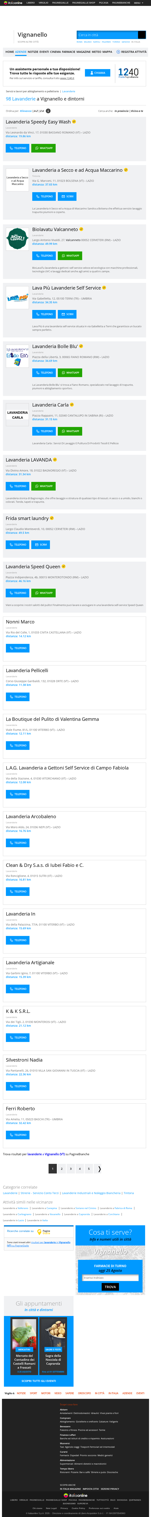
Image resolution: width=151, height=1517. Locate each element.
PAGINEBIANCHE (121, 3)
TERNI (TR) (72, 298)
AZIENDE (21, 52)
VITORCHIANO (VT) (54, 778)
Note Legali (51, 1508)
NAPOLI (96, 41)
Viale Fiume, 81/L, (17, 730)
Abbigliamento (67, 1421)
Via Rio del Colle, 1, (18, 632)
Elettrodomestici (82, 1413)
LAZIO (86, 132)
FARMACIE (68, 52)
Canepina (52, 1208)
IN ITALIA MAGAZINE (70, 1488)
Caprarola (84, 1214)
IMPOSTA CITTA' (91, 1488)
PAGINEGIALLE (60, 3)
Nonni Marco (20, 621)
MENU (137, 3)
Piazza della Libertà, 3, (47, 357)
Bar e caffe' (84, 1472)
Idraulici (95, 1413)
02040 (63, 415)
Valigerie (113, 1421)
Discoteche (112, 1472)
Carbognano (24, 1214)
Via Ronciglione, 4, (18, 876)
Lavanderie (11, 127)
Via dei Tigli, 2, (15, 1022)
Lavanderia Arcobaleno (31, 816)
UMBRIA (86, 298)
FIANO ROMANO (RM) (85, 357)
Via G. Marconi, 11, (44, 181)
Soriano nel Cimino (86, 1208)
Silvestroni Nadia (24, 1059)
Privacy (64, 1508)
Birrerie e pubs (98, 1472)
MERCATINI (24, 1349)
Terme (102, 1429)
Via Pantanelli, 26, (18, 1070)
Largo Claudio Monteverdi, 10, (26, 529)
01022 (38, 470)
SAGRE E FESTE (53, 1349)
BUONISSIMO (69, 1504)
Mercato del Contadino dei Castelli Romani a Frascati (24, 1361)
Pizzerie (74, 1472)
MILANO (88, 41)
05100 (60, 298)
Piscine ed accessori (88, 1429)
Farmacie (64, 1455)
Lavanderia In (20, 913)
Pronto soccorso (88, 1455)
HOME (10, 52)
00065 (66, 357)
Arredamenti (66, 1413)
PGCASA (103, 3)
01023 (61, 181)
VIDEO (57, 1393)
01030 (44, 132)
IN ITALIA (135, 41)
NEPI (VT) (45, 827)
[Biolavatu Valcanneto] (17, 239)
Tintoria (36, 176)
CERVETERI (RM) (100, 240)
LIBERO (31, 3)
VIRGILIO (43, 3)
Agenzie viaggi (72, 1446)
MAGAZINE (83, 52)
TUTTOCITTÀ (103, 1500)
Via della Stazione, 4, (19, 778)
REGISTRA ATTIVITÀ (133, 52)
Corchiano (114, 1214)
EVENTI (44, 52)
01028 (51, 681)
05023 (29, 1119)
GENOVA (126, 41)
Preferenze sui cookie (99, 1508)
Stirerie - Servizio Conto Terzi (40, 1193)
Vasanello (55, 1214)
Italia (45, 1220)
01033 (35, 632)
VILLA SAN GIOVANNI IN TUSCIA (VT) (62, 1070)
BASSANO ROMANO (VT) (65, 132)
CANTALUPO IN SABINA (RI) (86, 415)
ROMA (79, 41)
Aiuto (116, 1508)
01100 (33, 730)
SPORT (33, 1393)
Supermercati (66, 1463)
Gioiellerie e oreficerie (87, 1421)
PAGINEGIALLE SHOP (83, 3)
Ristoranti (65, 1472)
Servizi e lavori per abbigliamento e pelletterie (32, 91)
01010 (34, 1070)
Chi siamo (37, 1508)
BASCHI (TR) (42, 1119)
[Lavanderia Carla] (17, 414)
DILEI (112, 1500)
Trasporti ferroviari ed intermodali (97, 1446)
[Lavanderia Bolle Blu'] (17, 356)
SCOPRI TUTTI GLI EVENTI (39, 1381)
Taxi (62, 1446)
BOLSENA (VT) (75, 181)
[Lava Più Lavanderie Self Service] (17, 297)
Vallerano (23, 1208)
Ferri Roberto (20, 1108)
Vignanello (32, 34)
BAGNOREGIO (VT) (55, 470)
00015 (43, 577)
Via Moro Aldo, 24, (18, 827)
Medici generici (105, 1455)
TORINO (116, 41)
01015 (34, 876)
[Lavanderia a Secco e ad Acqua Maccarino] (17, 179)
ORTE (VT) (62, 681)
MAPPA (107, 52)
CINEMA (55, 52)
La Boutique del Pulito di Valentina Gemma (52, 719)
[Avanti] (97, 1168)
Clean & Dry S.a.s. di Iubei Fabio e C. (45, 865)
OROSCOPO (84, 1393)
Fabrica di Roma (123, 1208)
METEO (96, 52)
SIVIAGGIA (122, 1500)
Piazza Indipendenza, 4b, (22, 577)
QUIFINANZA (135, 1500)
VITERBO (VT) (46, 730)
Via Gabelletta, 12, (44, 298)
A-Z (36, 111)
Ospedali (74, 1455)
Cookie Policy (78, 1508)
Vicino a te (137, 111)
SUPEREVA (82, 1504)
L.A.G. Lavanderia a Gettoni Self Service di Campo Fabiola (67, 767)
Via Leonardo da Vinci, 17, (23, 132)
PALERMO (106, 41)
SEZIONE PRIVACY (110, 1488)
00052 (85, 240)
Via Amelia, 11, (16, 1119)
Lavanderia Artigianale (30, 962)
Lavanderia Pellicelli (27, 670)
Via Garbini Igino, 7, (19, 973)
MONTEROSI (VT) (45, 1022)
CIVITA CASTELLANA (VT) (56, 632)
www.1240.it (67, 78)
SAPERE (69, 1393)
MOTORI (45, 1393)
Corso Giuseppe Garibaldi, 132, (26, 681)
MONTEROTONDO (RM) (63, 577)
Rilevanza (26, 111)
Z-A (42, 111)
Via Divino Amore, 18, (20, 470)
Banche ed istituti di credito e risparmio (80, 1438)
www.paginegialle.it (46, 1232)
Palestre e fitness (68, 1429)
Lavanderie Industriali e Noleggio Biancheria (91, 1193)
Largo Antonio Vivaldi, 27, (49, 240)
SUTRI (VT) (46, 876)
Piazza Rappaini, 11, (45, 415)
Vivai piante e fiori (109, 1413)
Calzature (103, 1421)
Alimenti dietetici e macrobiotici (90, 1463)
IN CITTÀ (99, 1393)
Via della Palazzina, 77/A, (22, 924)
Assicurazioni (107, 1438)
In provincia (122, 111)
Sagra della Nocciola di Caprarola (53, 1359)
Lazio (21, 1220)
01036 (34, 827)
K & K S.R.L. (18, 1011)
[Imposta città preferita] (8, 35)
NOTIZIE (33, 52)
